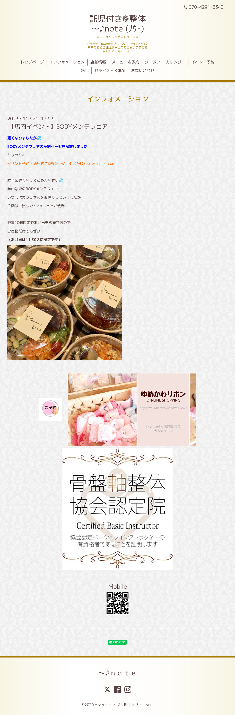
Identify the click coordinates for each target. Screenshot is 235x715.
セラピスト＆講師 (110, 70)
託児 (85, 70)
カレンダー (175, 62)
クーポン (152, 62)
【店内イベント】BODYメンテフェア (58, 126)
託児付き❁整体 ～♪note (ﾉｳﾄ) (117, 23)
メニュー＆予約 (125, 62)
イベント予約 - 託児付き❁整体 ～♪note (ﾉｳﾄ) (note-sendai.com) (62, 163)
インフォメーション (67, 62)
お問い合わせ (142, 70)
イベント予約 (203, 62)
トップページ (32, 62)
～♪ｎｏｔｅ (117, 673)
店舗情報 (98, 62)
